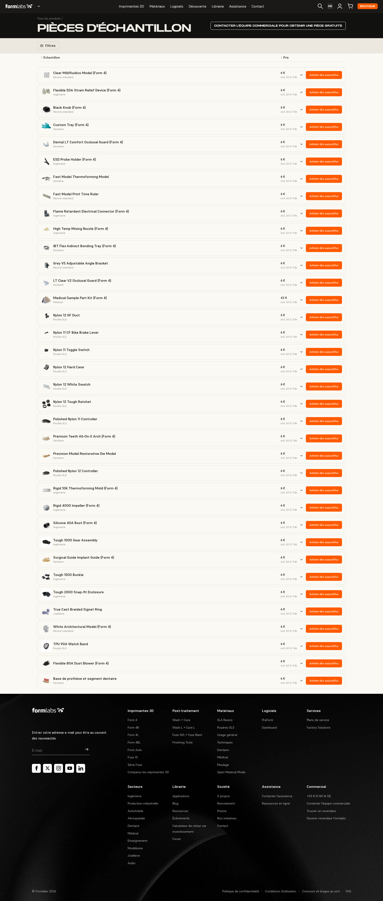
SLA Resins (225, 720)
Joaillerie (134, 856)
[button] (85, 57)
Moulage (223, 765)
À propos (223, 796)
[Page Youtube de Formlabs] (69, 768)
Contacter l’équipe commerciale (328, 803)
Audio (131, 863)
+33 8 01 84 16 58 (319, 796)
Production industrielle (143, 803)
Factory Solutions (318, 727)
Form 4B (133, 727)
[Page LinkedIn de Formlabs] (80, 768)
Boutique (367, 6)
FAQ (348, 891)
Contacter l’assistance (277, 796)
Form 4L (133, 735)
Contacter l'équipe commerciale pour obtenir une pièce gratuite (278, 25)
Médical (222, 757)
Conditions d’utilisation (280, 891)
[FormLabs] (18, 6)
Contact (258, 6)
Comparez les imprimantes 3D (148, 772)
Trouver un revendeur (321, 811)
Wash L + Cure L (183, 727)
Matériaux (157, 6)
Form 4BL (134, 742)
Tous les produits (49, 18)
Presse (222, 811)
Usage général (227, 735)
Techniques (225, 742)
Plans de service (318, 720)
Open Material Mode (231, 772)
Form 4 (132, 720)
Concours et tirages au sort (321, 891)
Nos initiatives (226, 818)
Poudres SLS (225, 727)
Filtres (50, 45)
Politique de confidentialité (240, 891)
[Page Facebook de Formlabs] (36, 768)
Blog (175, 803)
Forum (176, 839)
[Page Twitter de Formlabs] (47, 768)
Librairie (218, 6)
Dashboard (269, 727)
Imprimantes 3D (131, 6)
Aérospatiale (136, 818)
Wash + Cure (181, 720)
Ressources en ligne (276, 803)
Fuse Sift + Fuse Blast (187, 735)
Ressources (180, 811)
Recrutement (226, 803)
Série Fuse (135, 765)
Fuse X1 (133, 757)
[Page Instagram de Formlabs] (58, 768)
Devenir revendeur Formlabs (326, 818)
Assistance (237, 6)
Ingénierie (134, 796)
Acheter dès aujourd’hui (323, 75)
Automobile (135, 811)
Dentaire (223, 750)
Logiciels (176, 6)
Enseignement (137, 841)
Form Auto (135, 750)
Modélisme (135, 848)
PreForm (267, 720)
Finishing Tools (182, 742)
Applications (180, 796)
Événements (181, 818)
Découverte (197, 6)
